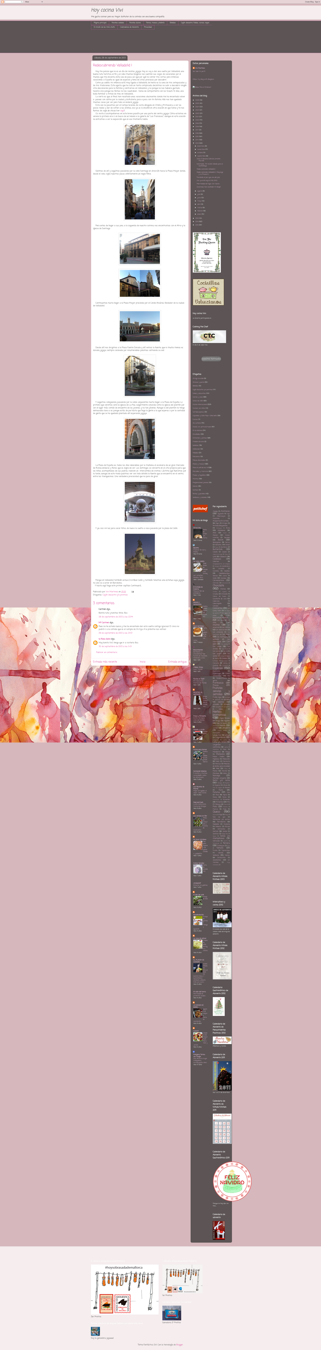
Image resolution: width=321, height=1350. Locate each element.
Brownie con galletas (200, 885)
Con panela (224, 644)
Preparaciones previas (201, 482)
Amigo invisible (198, 378)
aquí (122, 110)
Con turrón (216, 651)
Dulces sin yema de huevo (202, 427)
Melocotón (226, 759)
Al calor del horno (199, 992)
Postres (195, 479)
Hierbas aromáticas (219, 713)
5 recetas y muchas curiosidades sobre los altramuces (200, 775)
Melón (217, 761)
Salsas (195, 486)
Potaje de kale (205, 898)
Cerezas (223, 578)
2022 (197, 113)
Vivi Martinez (200, 68)
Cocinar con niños (199, 408)
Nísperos (217, 785)
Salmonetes (221, 829)
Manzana (220, 754)
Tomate (220, 848)
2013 (197, 143)
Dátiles (225, 663)
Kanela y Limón (199, 729)
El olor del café (198, 895)
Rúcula (227, 826)
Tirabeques (220, 846)
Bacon (220, 539)
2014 (197, 140)
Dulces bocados (198, 863)
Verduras (216, 855)
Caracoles (221, 569)
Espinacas (216, 671)
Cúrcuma (216, 663)
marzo (200, 207)
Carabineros (226, 566)
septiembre (201, 156)
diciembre (201, 146)
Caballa (215, 552)
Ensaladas (196, 434)
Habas (221, 709)
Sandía (225, 831)
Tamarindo (216, 843)
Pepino (225, 795)
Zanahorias (217, 860)
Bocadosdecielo (198, 915)
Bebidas (173, 22)
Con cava (220, 620)
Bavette (196, 548)
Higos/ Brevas (225, 718)
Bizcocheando (198, 650)
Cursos (195, 419)
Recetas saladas (118, 22)
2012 (197, 218)
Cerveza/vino (218, 580)
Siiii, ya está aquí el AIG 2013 (207, 180)
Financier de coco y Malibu (199, 551)
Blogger (179, 1344)
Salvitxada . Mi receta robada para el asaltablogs (210, 165)
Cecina (225, 576)
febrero (200, 211)
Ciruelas (215, 594)
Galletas (195, 445)
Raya (226, 815)
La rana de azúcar (199, 938)
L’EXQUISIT (197, 883)
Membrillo (226, 761)
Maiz (224, 749)
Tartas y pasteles (199, 494)
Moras (215, 771)
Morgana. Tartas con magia (199, 1055)
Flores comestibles (221, 674)
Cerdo (215, 578)
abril (199, 204)
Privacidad (148, 27)
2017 (197, 130)
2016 (197, 133)
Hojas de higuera (221, 723)
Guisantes (227, 707)
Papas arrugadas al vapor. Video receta (200, 792)
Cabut (226, 554)
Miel (217, 768)
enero (199, 214)
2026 (197, 100)
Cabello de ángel (217, 554)
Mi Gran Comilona (199, 839)
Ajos (228, 514)
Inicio (142, 662)
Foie (229, 676)
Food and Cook (198, 802)
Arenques (219, 528)
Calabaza (217, 559)
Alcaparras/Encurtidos (221, 521)
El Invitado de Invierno (198, 588)
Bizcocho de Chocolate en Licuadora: (205, 701)
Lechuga (227, 735)
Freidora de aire (198, 441)
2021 (197, 117)
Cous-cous (225, 661)
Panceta (227, 788)
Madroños (216, 750)
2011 (197, 221)
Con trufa (225, 649)
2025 (197, 103)
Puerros (215, 809)
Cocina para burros (200, 749)
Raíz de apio (219, 817)
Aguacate (221, 514)
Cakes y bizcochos (199, 393)
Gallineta (217, 700)
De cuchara (197, 423)
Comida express (198, 412)
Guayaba (218, 707)
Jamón (215, 728)
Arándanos (221, 530)
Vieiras (227, 855)
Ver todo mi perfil (199, 71)
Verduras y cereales (200, 497)
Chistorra (225, 583)
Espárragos (217, 673)
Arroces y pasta (198, 382)
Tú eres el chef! (198, 679)
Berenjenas (217, 542)
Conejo (222, 656)
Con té (225, 651)
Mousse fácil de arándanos (198, 592)
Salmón (215, 831)
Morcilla (224, 771)
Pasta (221, 790)
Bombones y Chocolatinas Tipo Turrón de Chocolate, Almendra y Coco (200, 655)
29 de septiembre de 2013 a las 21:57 (115, 633)
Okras (225, 785)
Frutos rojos (217, 697)
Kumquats (216, 733)
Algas (217, 523)
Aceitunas (225, 511)
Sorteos (195, 490)
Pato (228, 792)
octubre (200, 152)
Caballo (224, 552)
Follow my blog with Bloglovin (203, 79)
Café (214, 556)
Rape (220, 815)
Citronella (224, 594)
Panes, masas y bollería (155, 22)
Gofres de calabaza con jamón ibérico (205, 756)
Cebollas (227, 571)
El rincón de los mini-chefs (104, 27)
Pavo (217, 795)
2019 (197, 123)
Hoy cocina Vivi (107, 10)
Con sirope (217, 646)
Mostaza (216, 773)
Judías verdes (222, 730)
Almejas (224, 523)
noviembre (201, 149)
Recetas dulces (135, 22)
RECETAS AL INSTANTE (198, 693)
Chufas (215, 592)
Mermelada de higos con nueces (208, 184)
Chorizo (223, 589)
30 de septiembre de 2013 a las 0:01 (115, 646)
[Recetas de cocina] (200, 512)
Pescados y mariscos (200, 471)
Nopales (227, 783)
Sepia (214, 836)
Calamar (216, 561)
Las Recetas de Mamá (198, 788)
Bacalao (227, 537)
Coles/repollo (217, 603)
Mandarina (217, 752)
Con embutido (218, 632)
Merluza (218, 764)
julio (199, 194)
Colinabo (215, 606)
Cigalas (224, 592)
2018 (197, 126)
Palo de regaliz (217, 788)
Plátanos (218, 804)
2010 (197, 225)
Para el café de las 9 (200, 467)
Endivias (215, 666)
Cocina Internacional (200, 404)
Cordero (224, 658)
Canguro (217, 566)
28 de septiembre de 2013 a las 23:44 (116, 616)
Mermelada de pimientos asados (199, 995)
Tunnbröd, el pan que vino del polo (208, 177)
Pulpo (224, 809)
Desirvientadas (198, 626)
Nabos (225, 773)
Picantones (216, 800)
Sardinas (216, 834)
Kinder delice (205, 732)
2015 (197, 136)
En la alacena (197, 430)
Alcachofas (216, 518)
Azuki (225, 533)
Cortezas (215, 661)
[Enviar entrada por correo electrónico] (132, 591)
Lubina (226, 747)
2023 (197, 110)
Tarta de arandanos (205, 868)
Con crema (226, 627)
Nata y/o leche (221, 780)
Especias (218, 668)
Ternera (226, 843)
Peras (215, 797)
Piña (228, 802)
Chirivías (216, 583)
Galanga (227, 697)
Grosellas (227, 704)
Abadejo (215, 511)
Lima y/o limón (219, 742)
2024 (197, 107)
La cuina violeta (198, 561)
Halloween (196, 449)
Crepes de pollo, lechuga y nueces (205, 945)
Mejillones (216, 759)
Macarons (196, 456)
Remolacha (221, 822)
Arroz (228, 528)
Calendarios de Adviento (129, 27)
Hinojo (218, 721)
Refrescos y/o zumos (221, 819)
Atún (214, 533)
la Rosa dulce (104, 639)
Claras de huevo (219, 596)
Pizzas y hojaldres (199, 475)
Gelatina (221, 702)
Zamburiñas (221, 858)
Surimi (226, 841)
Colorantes (217, 608)
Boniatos (218, 545)
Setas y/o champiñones (221, 837)
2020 (197, 120)
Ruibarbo (227, 824)
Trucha (215, 850)
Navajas (220, 783)
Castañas (216, 571)
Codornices (216, 601)
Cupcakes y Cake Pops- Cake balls (205, 415)
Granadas (216, 704)
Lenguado (215, 740)
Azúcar (215, 535)
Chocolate (218, 586)
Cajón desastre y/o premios (115, 594)
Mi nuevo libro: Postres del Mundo (200, 682)
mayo (199, 201)
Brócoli (228, 545)
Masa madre (218, 756)
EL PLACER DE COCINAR (198, 961)
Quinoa (215, 815)
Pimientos (219, 802)
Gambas (227, 699)
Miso (225, 769)
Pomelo (225, 807)
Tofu (228, 846)
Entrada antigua (177, 662)
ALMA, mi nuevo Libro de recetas (199, 719)
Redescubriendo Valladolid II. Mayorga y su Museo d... (210, 173)
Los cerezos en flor (200, 816)
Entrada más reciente (105, 662)
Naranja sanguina (219, 778)
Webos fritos (198, 667)
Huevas (215, 726)
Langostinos (217, 735)
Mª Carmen (104, 622)
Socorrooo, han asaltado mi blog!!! (209, 187)
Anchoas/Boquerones (220, 525)
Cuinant (196, 1031)
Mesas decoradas (199, 460)
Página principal (100, 22)
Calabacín (223, 556)
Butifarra (224, 547)
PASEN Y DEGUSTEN (197, 603)
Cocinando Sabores (200, 771)
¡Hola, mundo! (198, 669)
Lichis (225, 740)
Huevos (222, 725)
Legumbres (220, 737)
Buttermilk (217, 549)
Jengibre (226, 727)
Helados (195, 453)
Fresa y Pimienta (199, 716)
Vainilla (220, 853)
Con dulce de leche (221, 630)
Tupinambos (226, 850)
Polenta (226, 804)
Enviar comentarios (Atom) (146, 669)
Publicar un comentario (106, 652)
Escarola (225, 666)
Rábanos (218, 827)
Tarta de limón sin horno (205, 534)
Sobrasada (216, 841)
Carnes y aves (198, 397)
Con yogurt (217, 653)
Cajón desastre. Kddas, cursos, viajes (195, 22)
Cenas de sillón (198, 401)
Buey (216, 547)
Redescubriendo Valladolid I (206, 169)
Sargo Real (225, 834)
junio (199, 198)
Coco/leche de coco (219, 599)
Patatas (216, 792)
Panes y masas (198, 464)
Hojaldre (227, 721)
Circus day (197, 528)
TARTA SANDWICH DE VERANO (205, 611)
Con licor (226, 634)
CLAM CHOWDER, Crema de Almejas (199, 805)
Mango (227, 752)
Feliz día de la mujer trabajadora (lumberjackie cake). (200, 1060)
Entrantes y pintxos (200, 438)
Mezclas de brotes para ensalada (221, 765)
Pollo (215, 806)
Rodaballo (216, 824)
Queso (216, 812)
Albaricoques (221, 516)
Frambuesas (218, 682)
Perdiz (224, 797)
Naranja (216, 775)
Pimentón (226, 799)
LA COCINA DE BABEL (198, 1006)
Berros (227, 542)
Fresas (216, 685)
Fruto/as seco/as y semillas (221, 691)
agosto (200, 191)
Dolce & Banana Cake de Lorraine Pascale (208, 160)
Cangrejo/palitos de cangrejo (221, 564)
